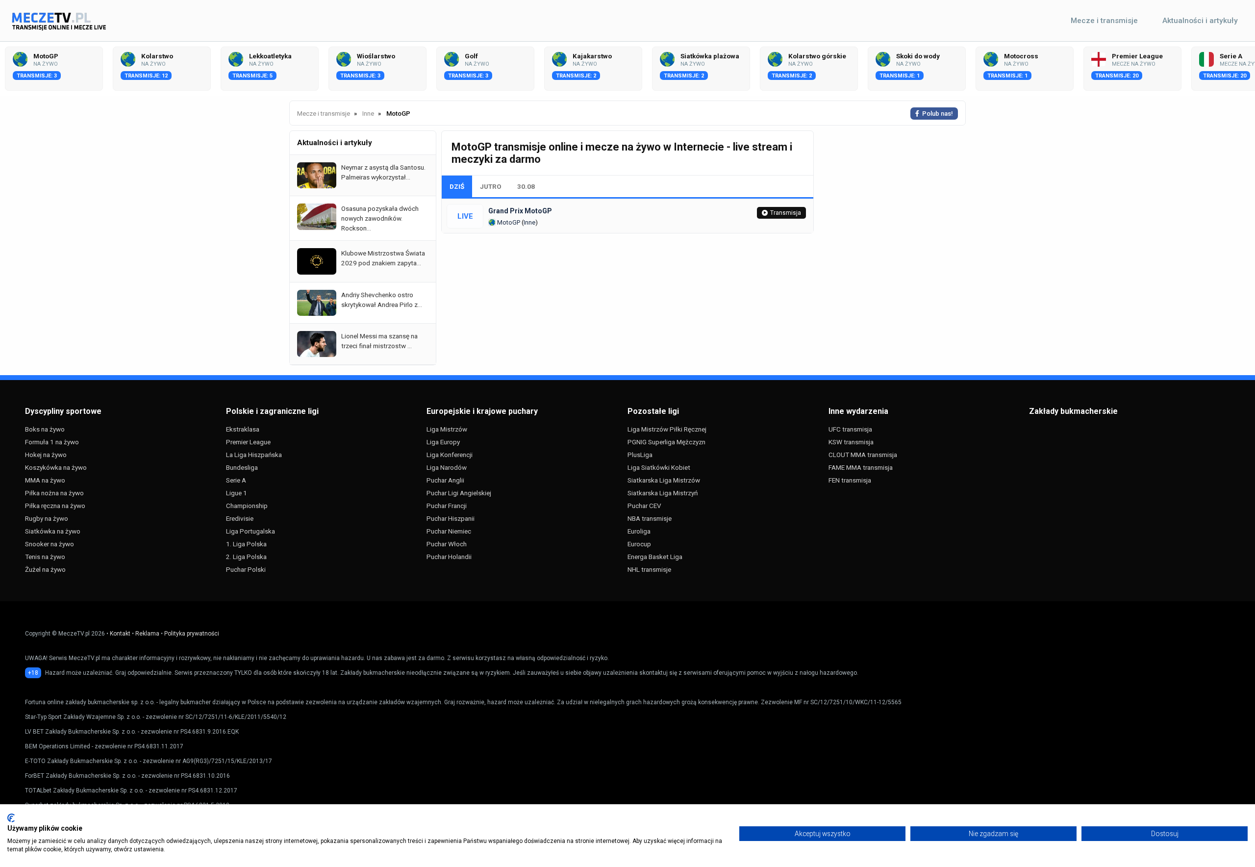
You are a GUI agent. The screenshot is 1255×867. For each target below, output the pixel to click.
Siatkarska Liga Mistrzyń (663, 493)
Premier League (248, 442)
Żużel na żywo (45, 569)
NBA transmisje (650, 518)
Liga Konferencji (450, 455)
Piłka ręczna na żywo (55, 506)
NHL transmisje (649, 569)
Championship (247, 506)
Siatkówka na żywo (52, 531)
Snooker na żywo (49, 544)
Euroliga (639, 531)
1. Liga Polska (246, 544)
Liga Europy (443, 442)
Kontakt (120, 633)
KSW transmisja (851, 442)
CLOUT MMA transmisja (862, 455)
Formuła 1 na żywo (52, 442)
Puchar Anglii (445, 480)
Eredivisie (239, 518)
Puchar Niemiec (449, 531)
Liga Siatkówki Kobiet (659, 467)
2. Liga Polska (246, 557)
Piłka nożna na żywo (54, 493)
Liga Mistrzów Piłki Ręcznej (667, 429)
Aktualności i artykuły (1200, 20)
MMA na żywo (45, 480)
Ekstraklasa (242, 429)
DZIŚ (457, 186)
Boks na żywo (45, 429)
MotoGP (508, 222)
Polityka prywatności (191, 633)
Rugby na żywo (46, 518)
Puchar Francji (447, 506)
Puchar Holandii (449, 557)
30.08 (526, 186)
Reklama (147, 633)
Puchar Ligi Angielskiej (459, 493)
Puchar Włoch (447, 544)
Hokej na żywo (46, 455)
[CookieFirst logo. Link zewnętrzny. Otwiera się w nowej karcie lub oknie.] (11, 818)
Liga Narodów (447, 467)
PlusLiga (640, 455)
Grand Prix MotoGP (520, 211)
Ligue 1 (236, 493)
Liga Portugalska (250, 531)
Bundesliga (242, 467)
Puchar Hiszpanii (451, 518)
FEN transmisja (849, 480)
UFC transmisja (850, 429)
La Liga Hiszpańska (254, 455)
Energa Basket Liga (655, 557)
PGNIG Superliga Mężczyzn (666, 442)
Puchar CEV (644, 506)
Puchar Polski (246, 569)
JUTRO (491, 186)
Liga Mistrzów (447, 429)
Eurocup (639, 544)
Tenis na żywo (45, 557)
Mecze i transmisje (1104, 20)
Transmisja (785, 212)
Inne (529, 222)
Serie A (236, 480)
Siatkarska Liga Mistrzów (664, 480)
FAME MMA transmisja (860, 467)
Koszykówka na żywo (56, 467)
